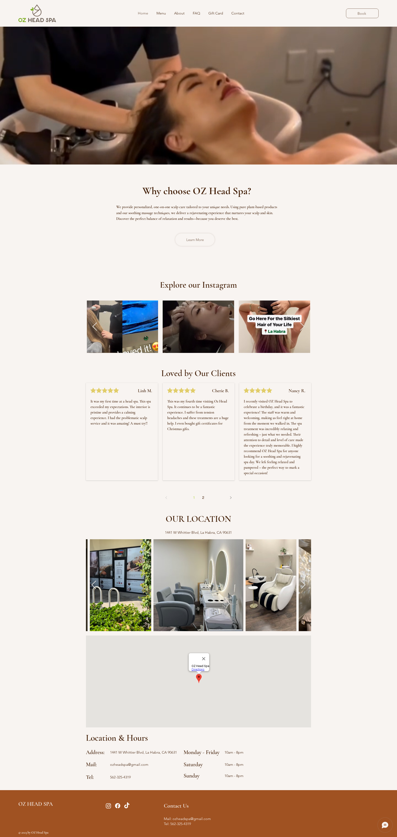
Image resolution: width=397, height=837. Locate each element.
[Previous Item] (94, 326)
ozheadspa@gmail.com (129, 764)
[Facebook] (117, 805)
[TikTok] (126, 805)
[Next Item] (302, 326)
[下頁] (230, 497)
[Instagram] (108, 805)
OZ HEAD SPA (35, 804)
